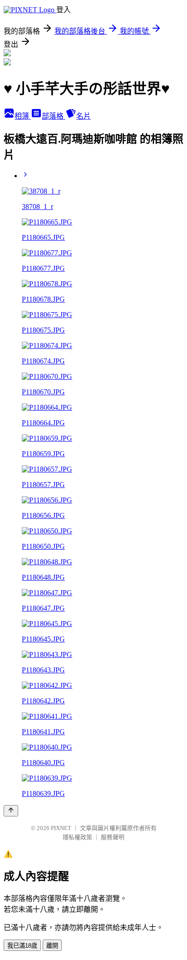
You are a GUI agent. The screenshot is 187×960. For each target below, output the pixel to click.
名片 (83, 116)
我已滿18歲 (22, 945)
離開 (52, 945)
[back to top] (11, 810)
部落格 (53, 116)
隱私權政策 (77, 837)
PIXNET (61, 828)
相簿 (23, 116)
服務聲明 (112, 837)
